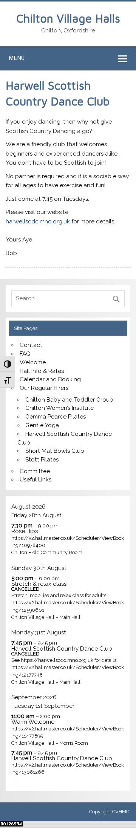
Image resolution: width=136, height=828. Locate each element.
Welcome (33, 362)
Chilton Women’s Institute (59, 408)
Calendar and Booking (50, 379)
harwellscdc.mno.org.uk (38, 221)
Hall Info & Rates (42, 371)
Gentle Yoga (42, 425)
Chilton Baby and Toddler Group (69, 399)
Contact (31, 345)
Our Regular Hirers (44, 388)
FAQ (25, 353)
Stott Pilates (42, 459)
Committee (35, 471)
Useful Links (35, 479)
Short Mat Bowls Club (54, 451)
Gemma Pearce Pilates (55, 416)
